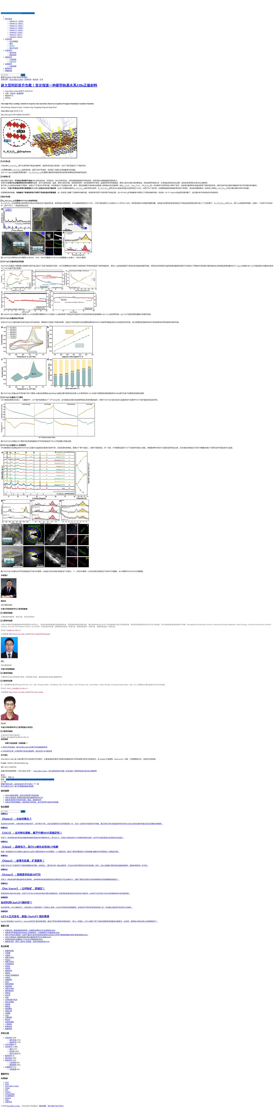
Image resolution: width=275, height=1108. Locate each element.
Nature (7, 1088)
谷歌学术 (8, 1102)
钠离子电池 (9, 962)
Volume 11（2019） (16, 30)
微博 (2, 77)
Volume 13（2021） (16, 26)
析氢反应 (8, 1026)
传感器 (7, 1013)
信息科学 (8, 50)
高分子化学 (13, 48)
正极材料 (24, 779)
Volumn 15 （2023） (16, 21)
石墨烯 (7, 953)
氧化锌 (7, 1020)
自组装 (7, 1004)
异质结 (7, 968)
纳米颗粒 (8, 1009)
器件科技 (12, 53)
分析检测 (12, 66)
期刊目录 (8, 19)
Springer (8, 1098)
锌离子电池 (9, 988)
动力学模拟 (13, 41)
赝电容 (7, 1006)
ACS (7, 1082)
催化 (11, 44)
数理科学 (8, 68)
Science (7, 1092)
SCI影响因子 (10, 1096)
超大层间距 (50, 779)
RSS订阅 (20, 77)
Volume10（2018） (16, 32)
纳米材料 (8, 986)
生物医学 (8, 64)
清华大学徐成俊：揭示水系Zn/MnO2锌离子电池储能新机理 (25, 747)
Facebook (8, 77)
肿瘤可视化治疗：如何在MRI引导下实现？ (17, 784)
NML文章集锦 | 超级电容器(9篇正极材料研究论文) (24, 798)
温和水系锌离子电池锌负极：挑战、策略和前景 (23, 800)
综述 (7, 997)
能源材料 (12, 62)
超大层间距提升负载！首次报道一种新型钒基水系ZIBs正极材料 (49, 85)
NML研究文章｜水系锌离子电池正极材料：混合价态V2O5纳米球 (27, 751)
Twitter (14, 77)
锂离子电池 (9, 957)
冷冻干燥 (9, 779)
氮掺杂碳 (8, 1029)
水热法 (31, 779)
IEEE (7, 1084)
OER (7, 1015)
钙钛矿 (7, 966)
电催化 (7, 973)
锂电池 (7, 993)
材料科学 (8, 57)
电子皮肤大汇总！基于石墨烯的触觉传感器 (17, 786)
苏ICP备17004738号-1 (56, 1106)
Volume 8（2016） (16, 37)
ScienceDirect (10, 1094)
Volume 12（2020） (16, 28)
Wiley (7, 1100)
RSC (6, 1090)
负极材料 (8, 980)
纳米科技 (12, 55)
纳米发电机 (9, 984)
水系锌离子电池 (40, 779)
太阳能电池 (9, 964)
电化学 (12, 46)
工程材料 (12, 59)
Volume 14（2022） (16, 23)
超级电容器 (9, 951)
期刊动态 (8, 1058)
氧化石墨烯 (9, 1002)
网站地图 (42, 1106)
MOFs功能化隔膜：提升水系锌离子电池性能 (22, 795)
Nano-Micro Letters (28, 13)
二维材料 (8, 1024)
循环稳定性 (17, 779)
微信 (26, 77)
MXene (7, 960)
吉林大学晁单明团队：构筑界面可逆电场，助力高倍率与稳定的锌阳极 (31, 802)
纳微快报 (8, 71)
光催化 (7, 955)
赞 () (3, 775)
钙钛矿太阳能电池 (12, 975)
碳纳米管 (8, 971)
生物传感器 (9, 1022)
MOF (7, 982)
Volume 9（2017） (16, 35)
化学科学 (8, 39)
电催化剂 (8, 1011)
